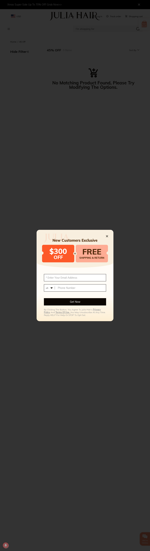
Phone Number (66, 288)
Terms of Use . (62, 312)
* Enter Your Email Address (61, 277)
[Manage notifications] (6, 545)
